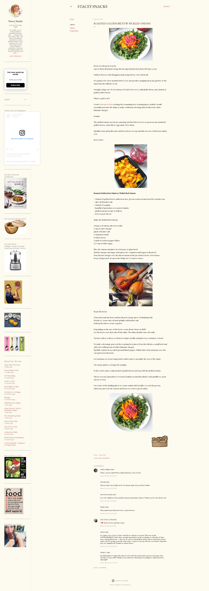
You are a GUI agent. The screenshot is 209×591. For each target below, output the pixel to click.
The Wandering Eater (12, 416)
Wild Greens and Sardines (14, 438)
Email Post (102, 455)
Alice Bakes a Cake (11, 387)
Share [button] (72, 19)
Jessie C (103, 552)
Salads (72, 28)
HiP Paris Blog (9, 376)
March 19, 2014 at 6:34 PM (108, 513)
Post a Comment (100, 567)
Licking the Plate (10, 432)
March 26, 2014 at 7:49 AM (108, 563)
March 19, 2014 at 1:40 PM (108, 476)
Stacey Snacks (92, 6)
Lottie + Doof (9, 381)
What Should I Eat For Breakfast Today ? (12, 409)
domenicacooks (106, 495)
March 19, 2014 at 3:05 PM (108, 501)
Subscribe (15, 85)
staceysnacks (23, 161)
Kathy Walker (105, 470)
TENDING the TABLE (12, 403)
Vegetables (74, 31)
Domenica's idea (106, 104)
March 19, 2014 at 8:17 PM (108, 526)
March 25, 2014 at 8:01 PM (108, 546)
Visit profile (15, 56)
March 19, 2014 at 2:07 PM (108, 488)
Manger (7, 398)
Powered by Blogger (121, 580)
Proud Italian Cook (11, 370)
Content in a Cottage (12, 392)
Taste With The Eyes (12, 365)
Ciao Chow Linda (106, 520)
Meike (102, 507)
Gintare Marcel (125, 585)
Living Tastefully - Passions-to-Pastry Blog (14, 444)
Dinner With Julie (10, 421)
